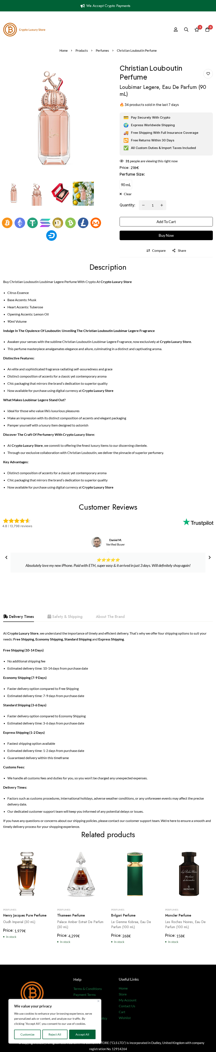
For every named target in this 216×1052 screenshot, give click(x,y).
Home (63, 50)
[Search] (186, 29)
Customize (27, 1034)
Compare (159, 250)
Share (182, 250)
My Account (127, 1000)
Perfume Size (132, 174)
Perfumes (102, 50)
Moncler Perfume (178, 915)
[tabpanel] (108, 730)
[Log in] (175, 29)
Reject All (55, 1034)
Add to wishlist (208, 74)
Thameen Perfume (71, 915)
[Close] (98, 1001)
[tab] (18, 616)
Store (123, 994)
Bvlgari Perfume (123, 915)
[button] (6, 557)
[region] (54, 1021)
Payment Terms (84, 994)
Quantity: (127, 205)
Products (82, 50)
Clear (128, 194)
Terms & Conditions (87, 989)
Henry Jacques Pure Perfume (24, 915)
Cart (122, 1012)
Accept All (82, 1034)
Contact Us (127, 1006)
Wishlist (125, 1018)
